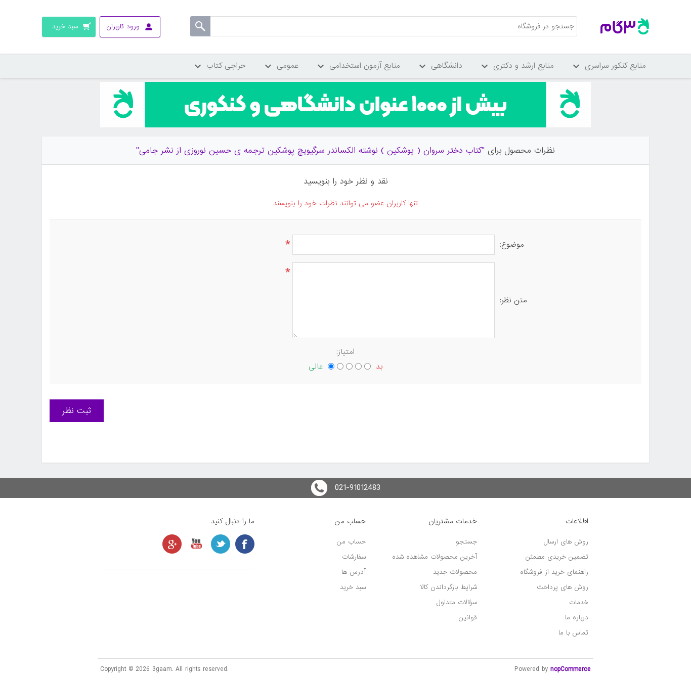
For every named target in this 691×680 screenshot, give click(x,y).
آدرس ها (353, 572)
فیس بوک (244, 544)
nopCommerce (570, 669)
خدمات (578, 602)
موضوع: (512, 245)
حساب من (351, 542)
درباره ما (576, 617)
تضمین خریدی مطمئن (557, 557)
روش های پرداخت (562, 587)
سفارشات (354, 557)
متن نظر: (513, 300)
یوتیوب (196, 544)
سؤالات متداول (457, 602)
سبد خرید (353, 587)
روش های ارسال (566, 542)
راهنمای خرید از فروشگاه (554, 572)
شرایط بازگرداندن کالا (448, 587)
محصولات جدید (455, 572)
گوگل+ (172, 544)
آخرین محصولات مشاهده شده (434, 557)
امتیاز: (345, 352)
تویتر (220, 544)
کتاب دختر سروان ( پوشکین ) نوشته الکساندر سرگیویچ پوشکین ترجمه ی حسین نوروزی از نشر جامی (310, 150)
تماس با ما (573, 633)
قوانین (468, 617)
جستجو (466, 542)
